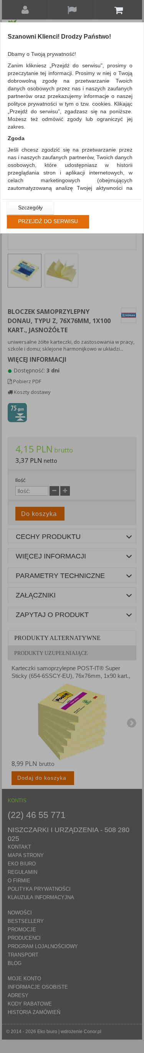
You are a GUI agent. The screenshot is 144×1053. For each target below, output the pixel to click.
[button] (30, 208)
